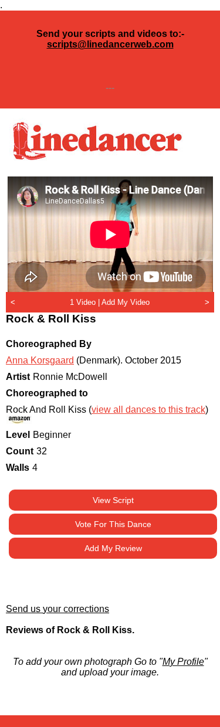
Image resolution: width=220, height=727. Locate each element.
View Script (113, 500)
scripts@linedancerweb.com (110, 44)
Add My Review (113, 548)
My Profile (183, 662)
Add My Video (125, 302)
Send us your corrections (57, 609)
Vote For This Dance (113, 524)
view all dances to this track (148, 410)
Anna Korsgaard (40, 360)
